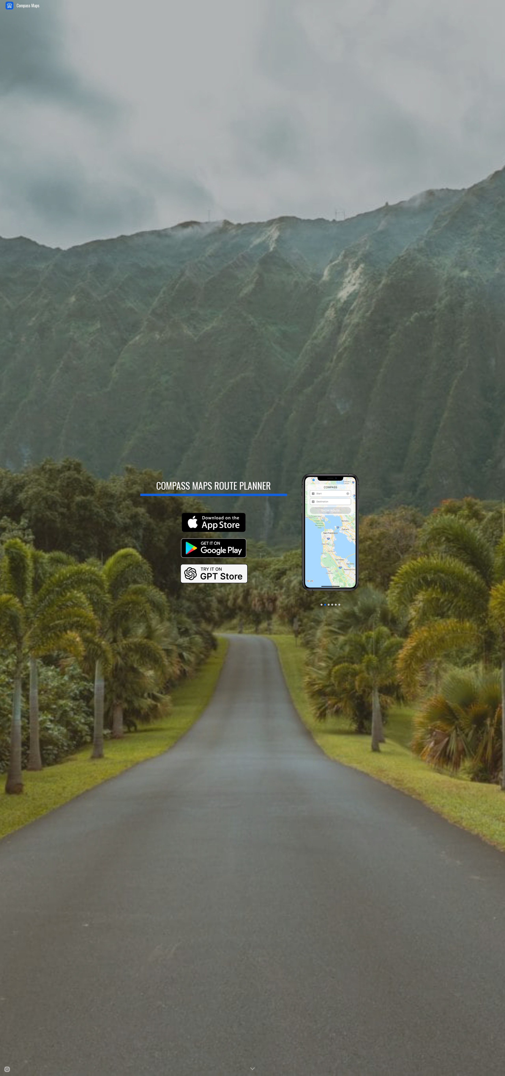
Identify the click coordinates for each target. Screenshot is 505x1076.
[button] (252, 1069)
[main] (214, 484)
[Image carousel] (330, 538)
